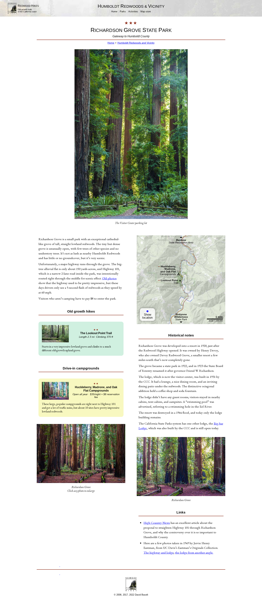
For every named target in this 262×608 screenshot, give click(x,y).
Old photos (109, 278)
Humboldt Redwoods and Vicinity (136, 42)
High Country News (156, 523)
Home (114, 11)
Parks (123, 11)
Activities (133, 11)
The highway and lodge (158, 552)
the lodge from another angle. (194, 552)
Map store (145, 11)
